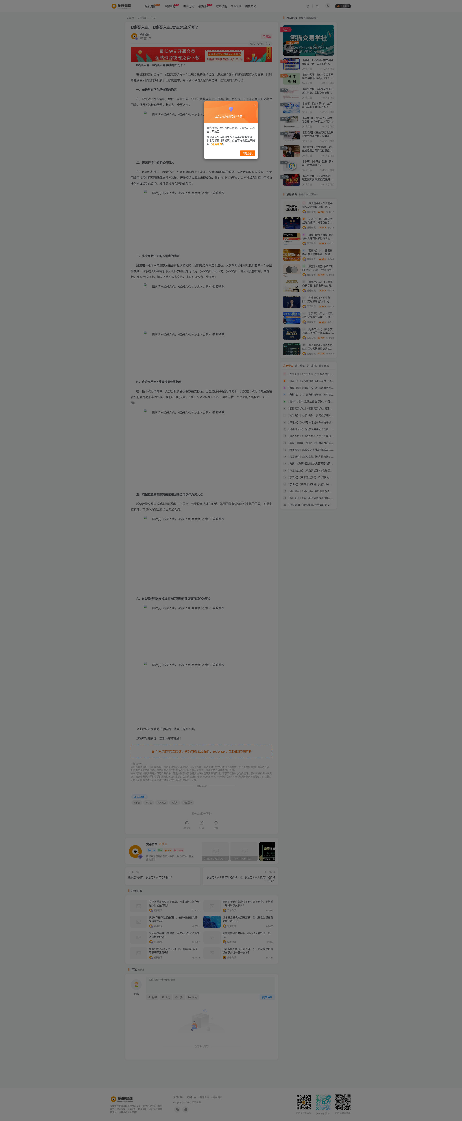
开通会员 (248, 153)
